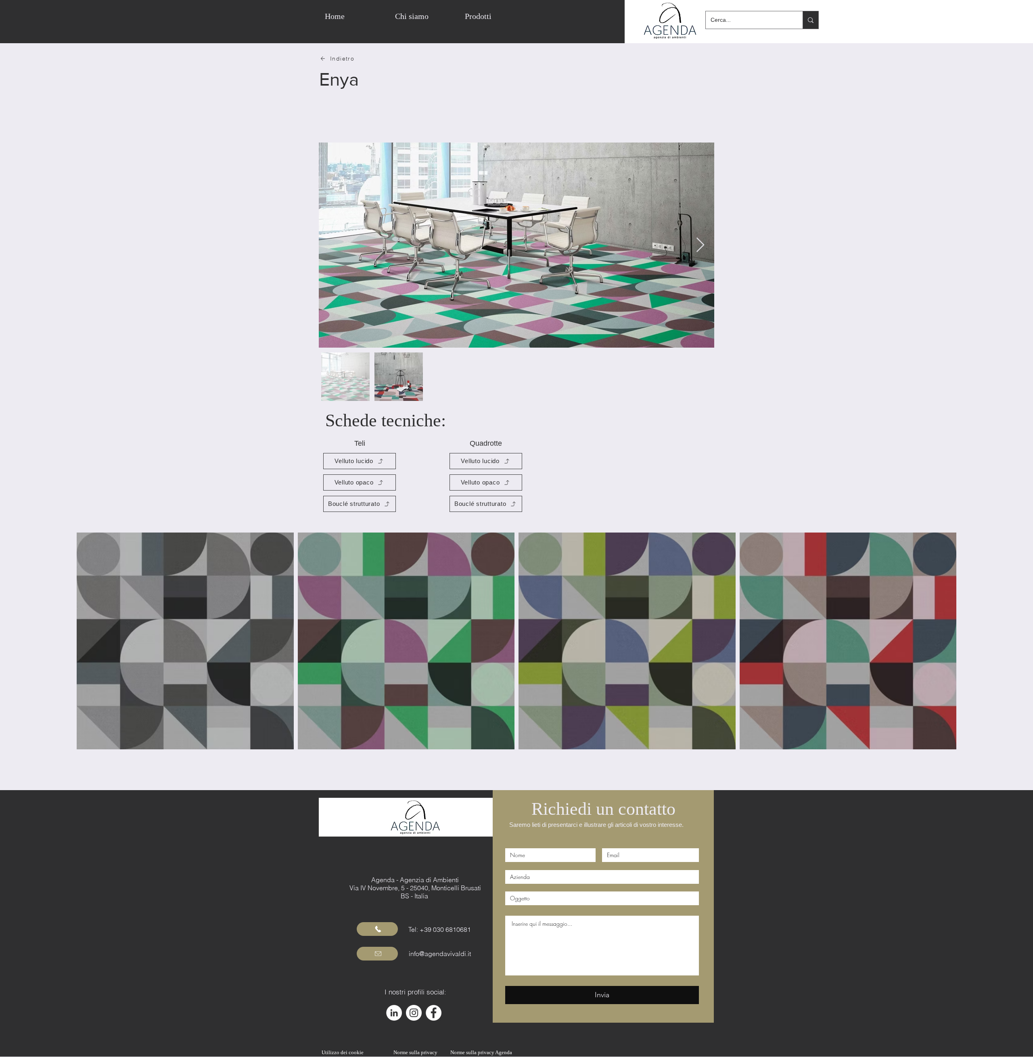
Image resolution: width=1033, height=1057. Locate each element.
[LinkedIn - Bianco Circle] (394, 1013)
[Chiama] (377, 929)
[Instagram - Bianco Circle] (414, 1013)
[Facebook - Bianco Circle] (433, 1013)
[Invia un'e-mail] (377, 954)
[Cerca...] (810, 20)
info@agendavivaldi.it (440, 954)
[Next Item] (700, 245)
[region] (538, 16)
